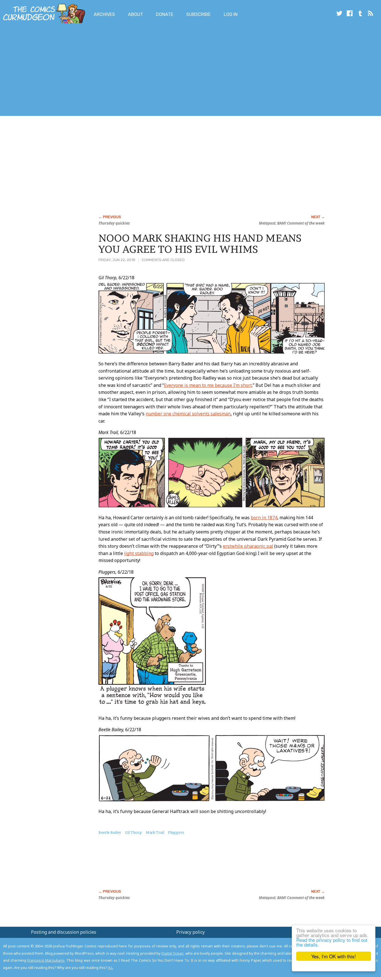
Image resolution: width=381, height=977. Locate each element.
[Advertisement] (101, 71)
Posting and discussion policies (63, 932)
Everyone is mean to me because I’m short (208, 385)
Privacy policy (190, 932)
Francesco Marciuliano (46, 960)
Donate (164, 14)
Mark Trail (155, 832)
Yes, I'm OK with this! (333, 956)
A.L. (111, 967)
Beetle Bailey (109, 832)
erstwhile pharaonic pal (248, 546)
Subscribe (198, 14)
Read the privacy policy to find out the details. (331, 942)
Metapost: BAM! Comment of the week (292, 223)
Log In (231, 14)
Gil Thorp (133, 832)
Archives (104, 14)
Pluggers (176, 832)
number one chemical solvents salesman (188, 414)
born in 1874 (264, 517)
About (135, 14)
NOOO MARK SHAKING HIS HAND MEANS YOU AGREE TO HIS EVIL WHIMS (200, 243)
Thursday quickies (114, 223)
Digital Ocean (172, 953)
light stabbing (139, 553)
